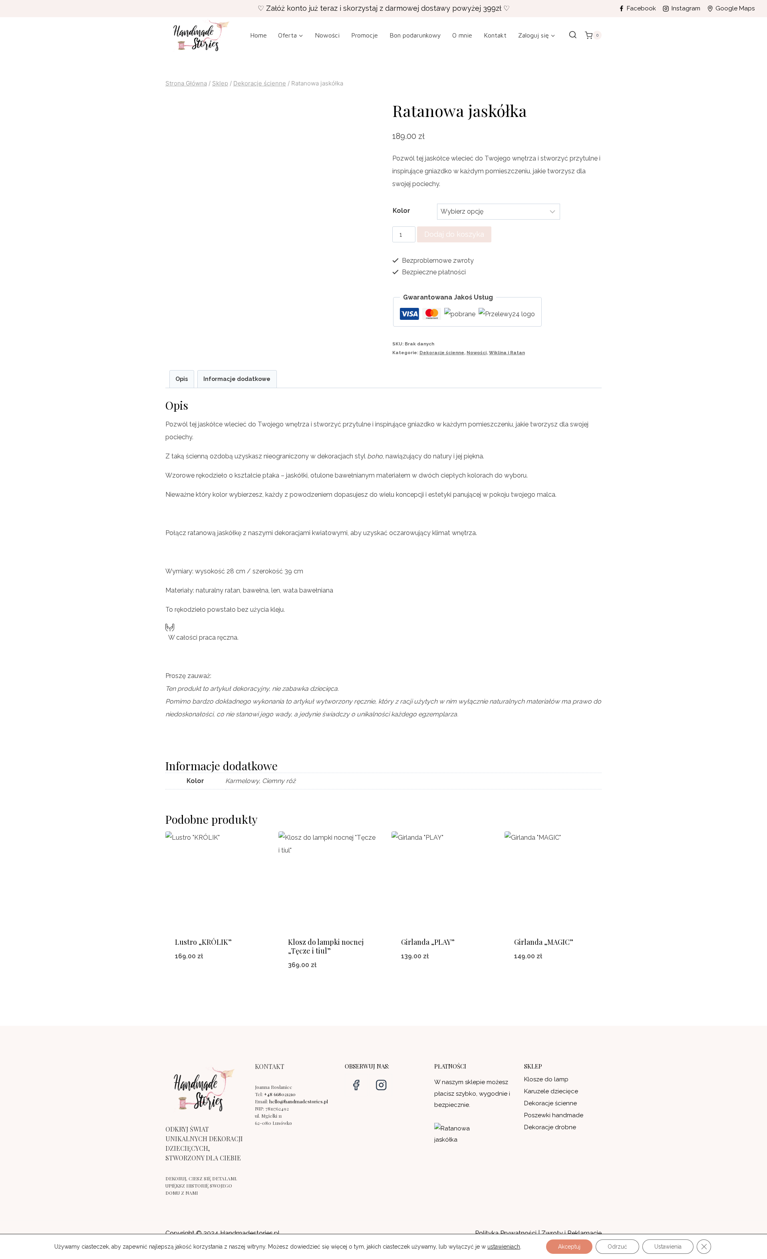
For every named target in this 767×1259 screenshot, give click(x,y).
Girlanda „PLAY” (428, 942)
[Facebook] (356, 1085)
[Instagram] (381, 1085)
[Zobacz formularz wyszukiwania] (573, 35)
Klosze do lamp (546, 1079)
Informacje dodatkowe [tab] (236, 378)
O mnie (462, 35)
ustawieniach (503, 1246)
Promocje (364, 35)
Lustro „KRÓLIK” (203, 942)
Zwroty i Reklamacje (571, 1233)
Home (258, 35)
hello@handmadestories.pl (298, 1101)
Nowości (327, 35)
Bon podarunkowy (415, 35)
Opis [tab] (181, 378)
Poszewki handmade (553, 1115)
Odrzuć (617, 1246)
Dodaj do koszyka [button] (440, 982)
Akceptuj (569, 1246)
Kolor (401, 210)
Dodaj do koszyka (454, 234)
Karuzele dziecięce (551, 1091)
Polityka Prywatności (506, 1233)
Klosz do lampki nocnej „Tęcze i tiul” (326, 946)
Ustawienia (668, 1246)
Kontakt (495, 35)
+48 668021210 (280, 1094)
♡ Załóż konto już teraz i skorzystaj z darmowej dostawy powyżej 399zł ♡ (384, 8)
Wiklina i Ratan (507, 352)
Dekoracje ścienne (441, 352)
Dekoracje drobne (550, 1127)
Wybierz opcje (214, 982)
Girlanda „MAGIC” (543, 942)
